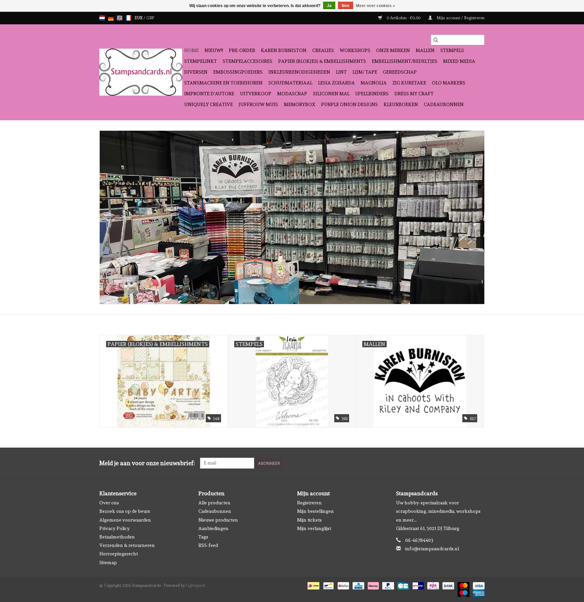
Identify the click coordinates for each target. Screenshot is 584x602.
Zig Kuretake (409, 82)
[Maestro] (462, 592)
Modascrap (292, 93)
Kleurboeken (401, 104)
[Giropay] (417, 584)
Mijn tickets (309, 520)
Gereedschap (400, 72)
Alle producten (214, 502)
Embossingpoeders (238, 72)
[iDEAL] (312, 584)
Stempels (452, 50)
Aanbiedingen (213, 528)
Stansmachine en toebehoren (223, 82)
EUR (139, 18)
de (111, 18)
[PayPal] (387, 584)
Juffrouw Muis (258, 104)
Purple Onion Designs (349, 104)
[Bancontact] (327, 584)
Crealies (323, 50)
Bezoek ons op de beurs (124, 511)
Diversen (196, 72)
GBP (150, 18)
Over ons (109, 502)
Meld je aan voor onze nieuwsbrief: (147, 463)
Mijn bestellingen (315, 511)
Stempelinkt (200, 61)
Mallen (425, 50)
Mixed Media (459, 61)
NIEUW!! (213, 50)
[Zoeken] (436, 39)
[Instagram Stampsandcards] (479, 463)
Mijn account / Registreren (460, 18)
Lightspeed (195, 585)
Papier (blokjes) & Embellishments (322, 61)
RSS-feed (208, 545)
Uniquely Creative (208, 104)
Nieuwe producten (218, 520)
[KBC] (357, 584)
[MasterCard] (462, 584)
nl (102, 18)
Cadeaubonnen (444, 104)
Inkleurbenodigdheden (299, 72)
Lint (341, 72)
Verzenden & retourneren (127, 545)
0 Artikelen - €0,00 (403, 18)
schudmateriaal (290, 82)
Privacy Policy (114, 528)
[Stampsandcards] (140, 72)
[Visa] (477, 584)
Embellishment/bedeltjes (404, 61)
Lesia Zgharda (336, 82)
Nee (345, 5)
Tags (203, 537)
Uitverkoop (255, 93)
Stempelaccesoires (247, 61)
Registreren (309, 502)
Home (191, 50)
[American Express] (477, 592)
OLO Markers (448, 82)
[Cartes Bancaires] (402, 584)
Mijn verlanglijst (314, 528)
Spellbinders (372, 93)
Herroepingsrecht (118, 553)
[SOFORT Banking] (372, 584)
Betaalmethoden (117, 537)
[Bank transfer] (447, 584)
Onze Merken (393, 50)
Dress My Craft (414, 93)
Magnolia (374, 82)
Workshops (355, 50)
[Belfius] (342, 584)
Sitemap (108, 562)
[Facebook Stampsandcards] (467, 463)
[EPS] (432, 584)
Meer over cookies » (375, 5)
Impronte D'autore (209, 93)
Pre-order (242, 50)
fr (128, 18)
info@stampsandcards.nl (432, 548)
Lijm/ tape (364, 72)
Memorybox (299, 104)
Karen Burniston (284, 50)
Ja (329, 5)
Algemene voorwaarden (125, 520)
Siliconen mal (331, 93)
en (119, 18)
